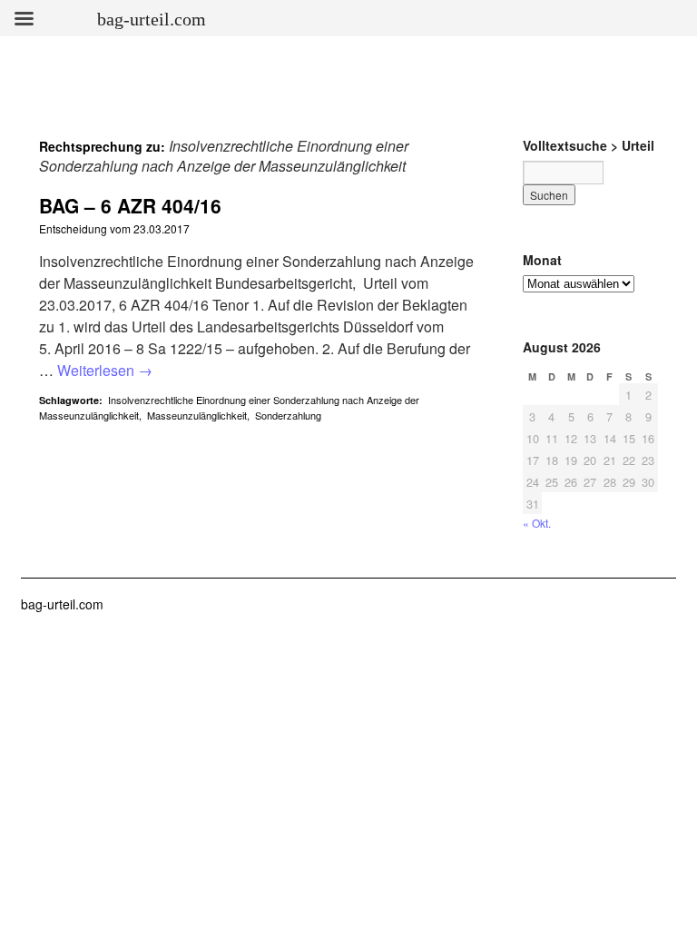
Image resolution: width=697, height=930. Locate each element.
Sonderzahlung (288, 415)
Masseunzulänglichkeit (197, 415)
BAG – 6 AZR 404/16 (130, 205)
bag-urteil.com (62, 604)
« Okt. (537, 522)
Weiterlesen (104, 370)
